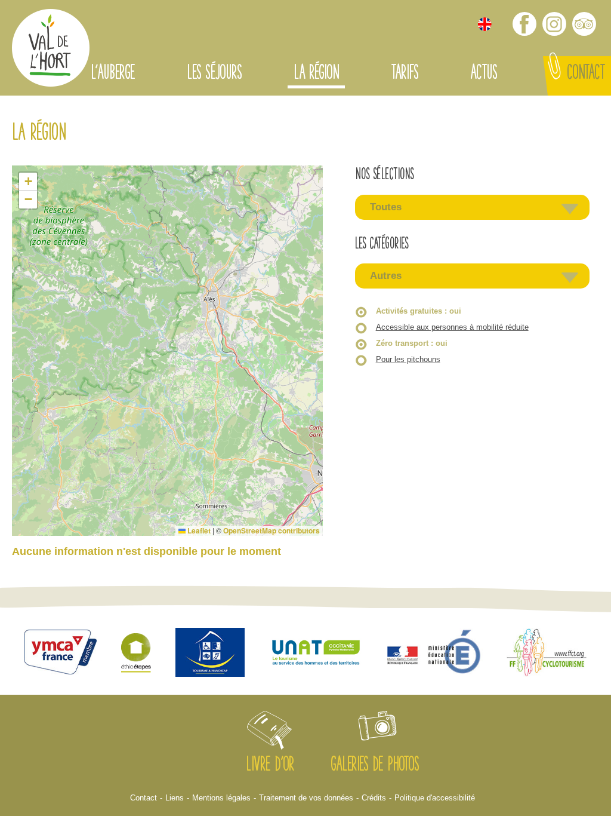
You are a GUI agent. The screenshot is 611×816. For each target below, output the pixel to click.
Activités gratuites (418, 310)
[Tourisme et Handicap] (210, 654)
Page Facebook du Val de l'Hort (524, 24)
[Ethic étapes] (136, 653)
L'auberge (113, 74)
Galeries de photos (375, 765)
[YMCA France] (60, 653)
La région (316, 74)
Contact (586, 74)
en (485, 24)
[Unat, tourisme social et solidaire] (316, 653)
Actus (483, 74)
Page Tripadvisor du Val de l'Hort (584, 24)
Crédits (374, 797)
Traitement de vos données (306, 797)
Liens (174, 797)
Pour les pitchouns (408, 359)
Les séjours (214, 74)
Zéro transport (412, 343)
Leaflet (198, 530)
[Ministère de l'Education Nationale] (435, 653)
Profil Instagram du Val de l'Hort (554, 24)
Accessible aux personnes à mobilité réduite (452, 327)
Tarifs (404, 74)
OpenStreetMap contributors (271, 530)
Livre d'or (270, 765)
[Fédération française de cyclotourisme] (546, 654)
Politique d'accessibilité (434, 797)
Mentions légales (221, 797)
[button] (28, 182)
